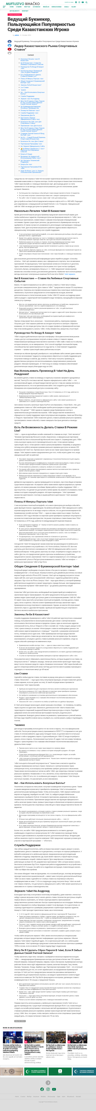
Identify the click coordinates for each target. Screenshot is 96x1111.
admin (17, 35)
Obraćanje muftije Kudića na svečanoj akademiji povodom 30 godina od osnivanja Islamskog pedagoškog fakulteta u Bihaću (12, 1048)
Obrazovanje (56, 7)
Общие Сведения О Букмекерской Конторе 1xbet (33, 82)
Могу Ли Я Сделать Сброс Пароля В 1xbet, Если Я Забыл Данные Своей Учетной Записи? (32, 102)
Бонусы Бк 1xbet (26, 164)
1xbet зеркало (69, 274)
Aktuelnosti (70, 1096)
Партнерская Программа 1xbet (31, 144)
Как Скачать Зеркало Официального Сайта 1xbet (30, 118)
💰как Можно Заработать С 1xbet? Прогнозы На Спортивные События (33, 150)
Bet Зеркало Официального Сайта (33, 146)
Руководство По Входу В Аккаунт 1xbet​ (32, 67)
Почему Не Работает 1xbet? (30, 110)
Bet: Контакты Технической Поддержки (30, 161)
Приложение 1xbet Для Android (31, 125)
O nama (23, 1096)
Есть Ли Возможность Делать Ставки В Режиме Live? (31, 75)
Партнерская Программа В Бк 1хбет (31, 167)
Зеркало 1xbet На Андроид (30, 99)
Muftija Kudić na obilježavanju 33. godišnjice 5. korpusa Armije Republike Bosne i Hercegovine (55, 1047)
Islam (73, 7)
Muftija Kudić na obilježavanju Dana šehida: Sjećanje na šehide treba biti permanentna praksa (77, 1047)
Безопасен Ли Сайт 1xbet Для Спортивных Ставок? (31, 122)
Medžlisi (46, 7)
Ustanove (36, 1096)
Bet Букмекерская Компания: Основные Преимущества (31, 107)
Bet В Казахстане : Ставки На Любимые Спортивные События (32, 64)
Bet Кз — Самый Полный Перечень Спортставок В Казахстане (33, 138)
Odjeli (66, 7)
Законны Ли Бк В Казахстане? (31, 85)
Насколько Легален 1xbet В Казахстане (30, 60)
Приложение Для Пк (28, 115)
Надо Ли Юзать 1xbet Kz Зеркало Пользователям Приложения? (32, 171)
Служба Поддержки (27, 96)
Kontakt (78, 1096)
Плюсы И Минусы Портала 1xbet (32, 79)
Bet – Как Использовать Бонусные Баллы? (33, 93)
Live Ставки (24, 87)
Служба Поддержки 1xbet (29, 113)
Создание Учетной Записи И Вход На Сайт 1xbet (32, 134)
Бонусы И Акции (26, 154)
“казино (23, 90)
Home (17, 1096)
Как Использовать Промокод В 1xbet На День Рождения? (31, 71)
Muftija (29, 1096)
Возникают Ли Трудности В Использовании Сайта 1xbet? (31, 157)
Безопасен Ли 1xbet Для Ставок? (32, 141)
